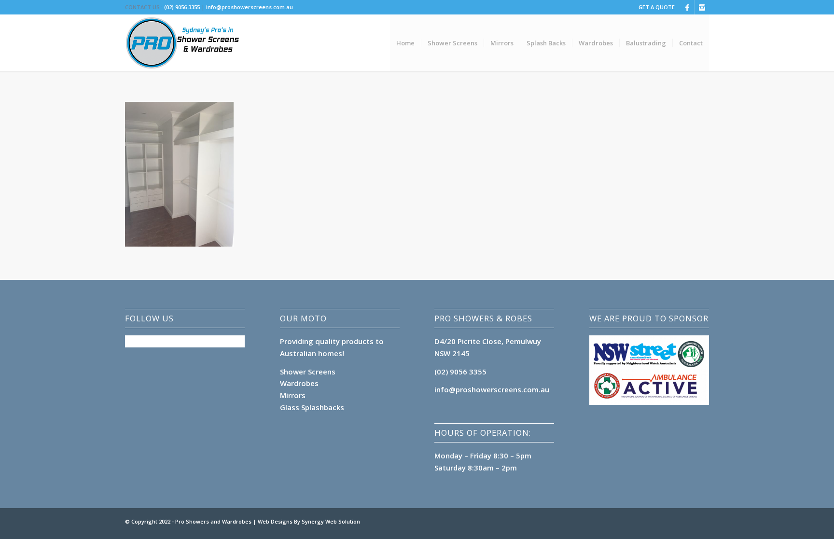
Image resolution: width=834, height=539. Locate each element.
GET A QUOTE (657, 7)
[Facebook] (687, 7)
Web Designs (276, 521)
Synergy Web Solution (331, 521)
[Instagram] (702, 7)
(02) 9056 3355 (182, 7)
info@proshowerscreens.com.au (249, 7)
